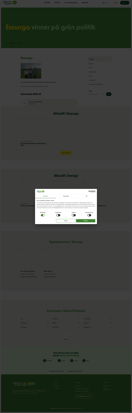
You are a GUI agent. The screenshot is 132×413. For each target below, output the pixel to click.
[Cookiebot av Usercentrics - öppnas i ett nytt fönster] (89, 191)
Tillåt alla (86, 220)
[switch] (58, 215)
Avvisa (65, 220)
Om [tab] (86, 196)
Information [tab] (66, 196)
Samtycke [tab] (45, 196)
